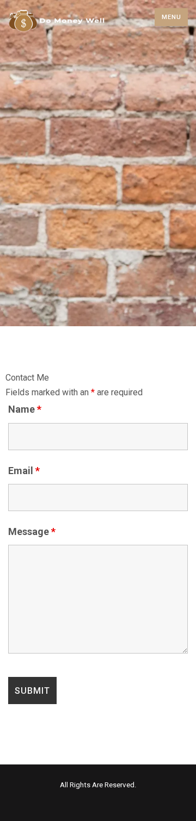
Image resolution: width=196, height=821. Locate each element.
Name (24, 409)
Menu (171, 17)
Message (32, 531)
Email (24, 470)
